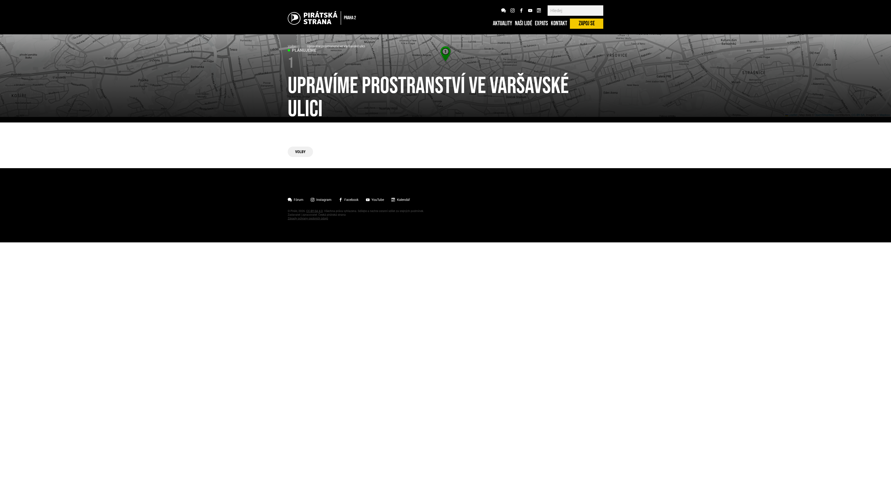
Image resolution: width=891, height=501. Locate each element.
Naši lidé (523, 24)
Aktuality (502, 24)
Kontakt (559, 24)
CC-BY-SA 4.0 (314, 211)
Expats (541, 24)
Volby (292, 46)
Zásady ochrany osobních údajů (308, 218)
